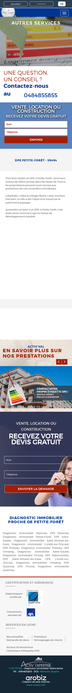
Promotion (40, 636)
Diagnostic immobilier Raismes (25, 533)
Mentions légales (49, 671)
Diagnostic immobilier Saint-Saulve (43, 551)
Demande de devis (17, 640)
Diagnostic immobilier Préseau (41, 548)
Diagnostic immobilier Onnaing (38, 562)
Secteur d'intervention (19, 647)
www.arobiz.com (36, 685)
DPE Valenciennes (57, 555)
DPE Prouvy (26, 566)
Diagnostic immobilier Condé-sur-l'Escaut (40, 544)
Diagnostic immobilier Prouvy (23, 555)
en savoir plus (21, 380)
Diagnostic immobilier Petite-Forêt (27, 537)
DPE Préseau (11, 548)
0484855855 (40, 95)
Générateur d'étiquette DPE (23, 650)
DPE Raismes (59, 533)
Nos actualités (14, 636)
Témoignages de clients (48, 640)
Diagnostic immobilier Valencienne (43, 668)
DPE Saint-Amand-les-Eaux (22, 559)
